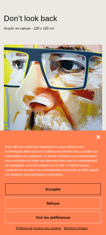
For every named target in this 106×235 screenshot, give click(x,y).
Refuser (53, 203)
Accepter (53, 189)
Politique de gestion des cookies (38, 228)
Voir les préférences (53, 217)
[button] (98, 136)
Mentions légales (76, 228)
